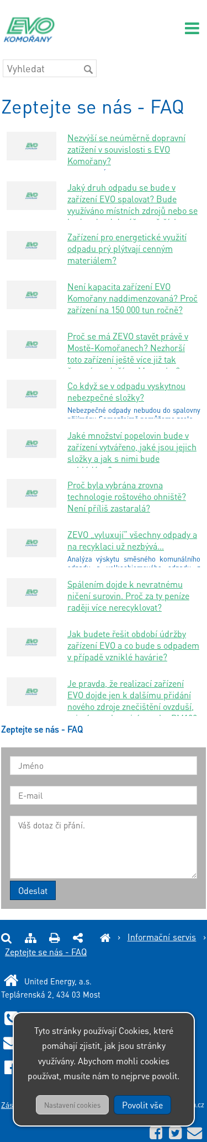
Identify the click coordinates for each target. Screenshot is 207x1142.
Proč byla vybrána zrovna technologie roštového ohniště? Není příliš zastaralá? (126, 496)
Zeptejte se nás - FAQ (46, 951)
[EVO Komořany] (105, 936)
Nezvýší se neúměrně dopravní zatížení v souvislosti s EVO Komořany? (126, 149)
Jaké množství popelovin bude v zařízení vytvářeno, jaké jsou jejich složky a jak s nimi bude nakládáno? (132, 452)
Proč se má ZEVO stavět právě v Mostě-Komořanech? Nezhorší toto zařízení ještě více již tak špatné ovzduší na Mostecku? (127, 353)
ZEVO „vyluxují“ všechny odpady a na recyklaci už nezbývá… (132, 540)
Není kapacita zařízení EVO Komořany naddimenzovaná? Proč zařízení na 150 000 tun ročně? (132, 298)
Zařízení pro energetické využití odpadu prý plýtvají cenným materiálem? (127, 248)
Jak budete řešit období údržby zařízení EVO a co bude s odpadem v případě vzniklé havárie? (133, 645)
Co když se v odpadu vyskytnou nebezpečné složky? (126, 391)
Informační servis (162, 936)
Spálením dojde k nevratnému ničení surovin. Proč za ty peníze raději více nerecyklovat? (128, 595)
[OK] (88, 69)
